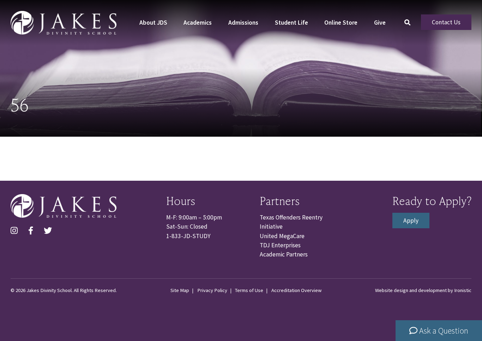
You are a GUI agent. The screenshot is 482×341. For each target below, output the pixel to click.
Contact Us (446, 22)
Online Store (340, 22)
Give (380, 22)
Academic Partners (284, 254)
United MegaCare (282, 236)
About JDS (153, 22)
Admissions (243, 22)
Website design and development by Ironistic (423, 290)
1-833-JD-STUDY (188, 236)
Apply (410, 220)
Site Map (179, 290)
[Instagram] (14, 230)
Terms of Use (249, 290)
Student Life (291, 22)
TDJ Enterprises (280, 245)
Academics (197, 22)
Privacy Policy (212, 290)
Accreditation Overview (296, 290)
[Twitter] (48, 230)
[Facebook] (31, 230)
